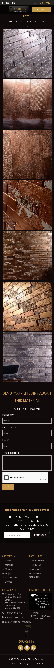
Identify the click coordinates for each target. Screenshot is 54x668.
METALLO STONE (32, 22)
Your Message (10, 453)
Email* (6, 440)
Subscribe (41, 535)
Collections (10, 577)
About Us (36, 564)
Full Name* (8, 415)
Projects (9, 573)
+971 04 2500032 (14, 617)
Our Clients (38, 560)
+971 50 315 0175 (13, 613)
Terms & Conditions (35, 575)
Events (8, 581)
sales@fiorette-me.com (18, 621)
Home (10, 22)
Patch (43, 22)
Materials (19, 22)
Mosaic (8, 569)
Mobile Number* (11, 427)
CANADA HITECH (36, 663)
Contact (36, 569)
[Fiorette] (18, 7)
